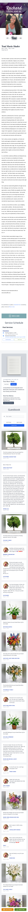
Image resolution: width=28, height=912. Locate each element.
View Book (6, 384)
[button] (14, 440)
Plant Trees (20, 339)
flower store (12, 306)
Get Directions (8, 339)
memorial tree (17, 304)
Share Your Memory (8, 402)
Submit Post (14, 425)
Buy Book (14, 384)
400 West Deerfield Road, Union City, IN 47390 (15, 337)
